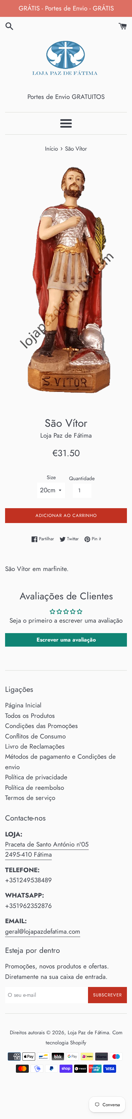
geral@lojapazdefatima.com (42, 931)
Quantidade (82, 478)
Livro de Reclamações (35, 746)
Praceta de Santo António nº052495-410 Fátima (47, 849)
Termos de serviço (30, 797)
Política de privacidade (36, 777)
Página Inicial (23, 705)
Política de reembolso (34, 787)
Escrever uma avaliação (66, 640)
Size (51, 477)
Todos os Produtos (30, 715)
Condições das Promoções (41, 725)
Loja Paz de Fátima (88, 1032)
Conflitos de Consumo (35, 736)
